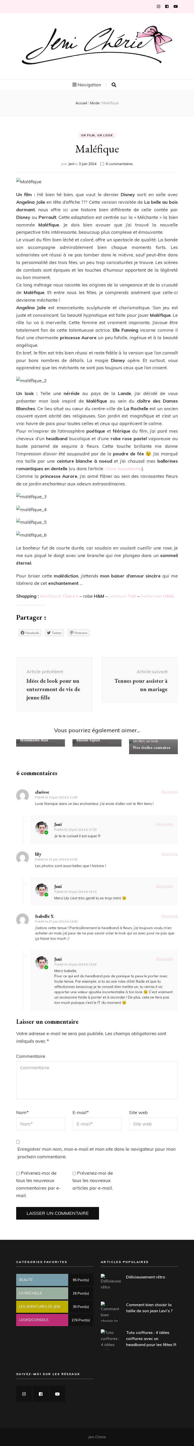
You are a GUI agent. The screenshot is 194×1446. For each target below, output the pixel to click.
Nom (22, 1112)
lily (38, 854)
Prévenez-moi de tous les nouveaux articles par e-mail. (92, 1180)
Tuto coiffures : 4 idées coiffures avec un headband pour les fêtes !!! (151, 1338)
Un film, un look (97, 135)
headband (59, 596)
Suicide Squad (88, 740)
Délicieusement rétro (145, 1276)
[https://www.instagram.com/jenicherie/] (24, 1394)
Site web (138, 1112)
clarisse (42, 792)
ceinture (122, 596)
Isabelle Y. (44, 916)
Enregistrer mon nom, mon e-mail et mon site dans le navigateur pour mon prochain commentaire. (96, 1153)
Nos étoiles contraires (152, 747)
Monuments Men (34, 740)
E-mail (80, 1112)
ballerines (157, 596)
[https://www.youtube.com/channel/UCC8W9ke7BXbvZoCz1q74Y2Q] (57, 1394)
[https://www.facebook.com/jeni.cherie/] (40, 1394)
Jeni (71, 164)
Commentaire (30, 1056)
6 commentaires (119, 164)
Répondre (169, 792)
